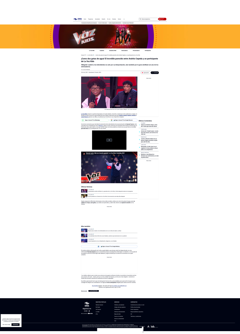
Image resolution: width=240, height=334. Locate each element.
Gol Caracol (98, 309)
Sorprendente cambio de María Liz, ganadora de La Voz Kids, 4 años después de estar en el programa (110, 191)
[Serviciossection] (125, 302)
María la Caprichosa (145, 152)
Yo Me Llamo (143, 144)
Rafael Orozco (143, 136)
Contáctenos (117, 309)
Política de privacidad (135, 307)
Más (124, 19)
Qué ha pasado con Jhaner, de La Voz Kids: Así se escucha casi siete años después (106, 196)
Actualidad (143, 123)
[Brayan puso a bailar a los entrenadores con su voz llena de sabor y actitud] (84, 230)
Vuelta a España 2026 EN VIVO (115, 22)
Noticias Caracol (99, 304)
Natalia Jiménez (131, 115)
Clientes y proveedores (119, 304)
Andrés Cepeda (123, 115)
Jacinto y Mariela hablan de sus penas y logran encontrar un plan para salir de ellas (149, 140)
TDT (115, 321)
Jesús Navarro (84, 117)
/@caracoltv (146, 72)
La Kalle (97, 311)
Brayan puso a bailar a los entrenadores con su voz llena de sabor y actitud (104, 230)
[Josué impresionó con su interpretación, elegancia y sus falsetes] (84, 240)
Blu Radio (98, 307)
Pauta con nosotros (118, 316)
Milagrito (100, 125)
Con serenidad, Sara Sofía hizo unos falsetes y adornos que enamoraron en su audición (107, 236)
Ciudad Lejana (144, 129)
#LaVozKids (95, 285)
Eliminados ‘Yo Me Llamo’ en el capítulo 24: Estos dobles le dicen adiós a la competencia (149, 148)
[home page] (78, 19)
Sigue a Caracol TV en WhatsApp (92, 120)
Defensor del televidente (119, 311)
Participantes (148, 50)
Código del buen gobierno (120, 307)
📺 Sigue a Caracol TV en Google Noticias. (110, 246)
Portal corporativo (134, 309)
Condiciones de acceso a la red (137, 304)
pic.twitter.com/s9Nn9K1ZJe (119, 285)
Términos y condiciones (136, 316)
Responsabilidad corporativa (137, 311)
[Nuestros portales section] (106, 302)
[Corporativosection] (143, 302)
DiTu (97, 314)
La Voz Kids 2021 (94, 290)
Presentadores (136, 50)
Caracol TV (83, 55)
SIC (131, 314)
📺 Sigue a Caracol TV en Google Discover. (123, 120)
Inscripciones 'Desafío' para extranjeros (89, 22)
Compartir (156, 72)
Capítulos (102, 50)
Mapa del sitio (117, 314)
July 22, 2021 (117, 287)
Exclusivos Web (112, 50)
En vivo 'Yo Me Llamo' (103, 22)
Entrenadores (125, 50)
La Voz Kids (91, 50)
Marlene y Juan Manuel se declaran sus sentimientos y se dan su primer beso (150, 156)
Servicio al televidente (119, 318)
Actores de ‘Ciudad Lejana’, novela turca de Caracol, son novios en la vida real (149, 132)
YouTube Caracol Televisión (128, 22)
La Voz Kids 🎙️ (90, 55)
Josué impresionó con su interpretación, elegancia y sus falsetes (102, 241)
